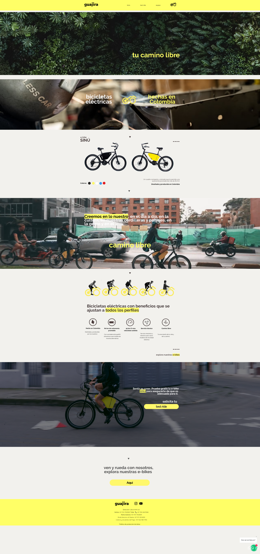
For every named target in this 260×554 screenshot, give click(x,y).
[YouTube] (141, 503)
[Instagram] (136, 503)
